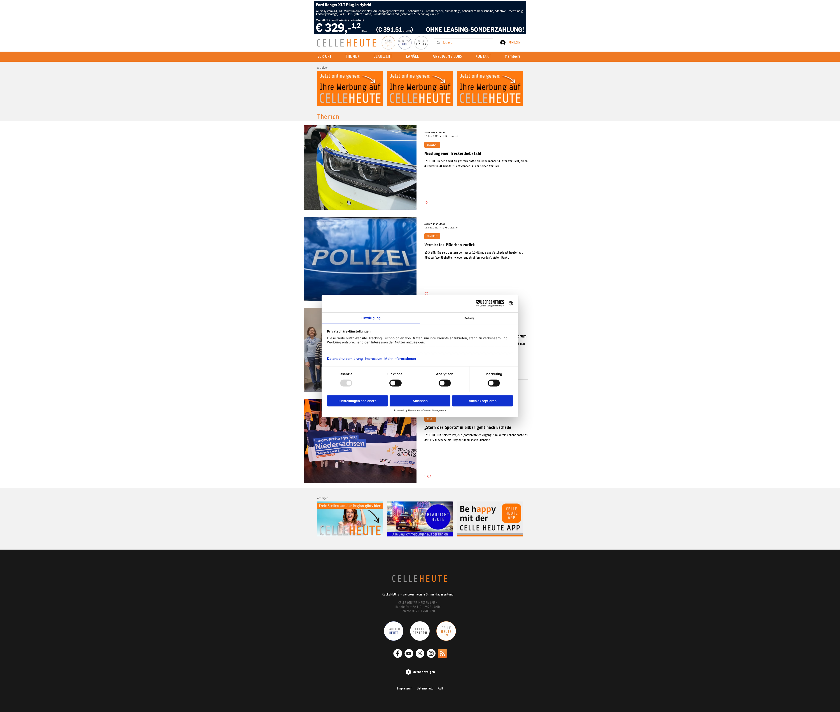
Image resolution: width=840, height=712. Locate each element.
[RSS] (442, 653)
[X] (420, 653)
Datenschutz (425, 688)
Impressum (404, 688)
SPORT (430, 418)
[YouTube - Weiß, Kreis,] (408, 653)
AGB (440, 688)
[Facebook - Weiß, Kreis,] (397, 653)
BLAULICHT (432, 144)
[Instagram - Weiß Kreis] (431, 653)
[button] (414, 57)
